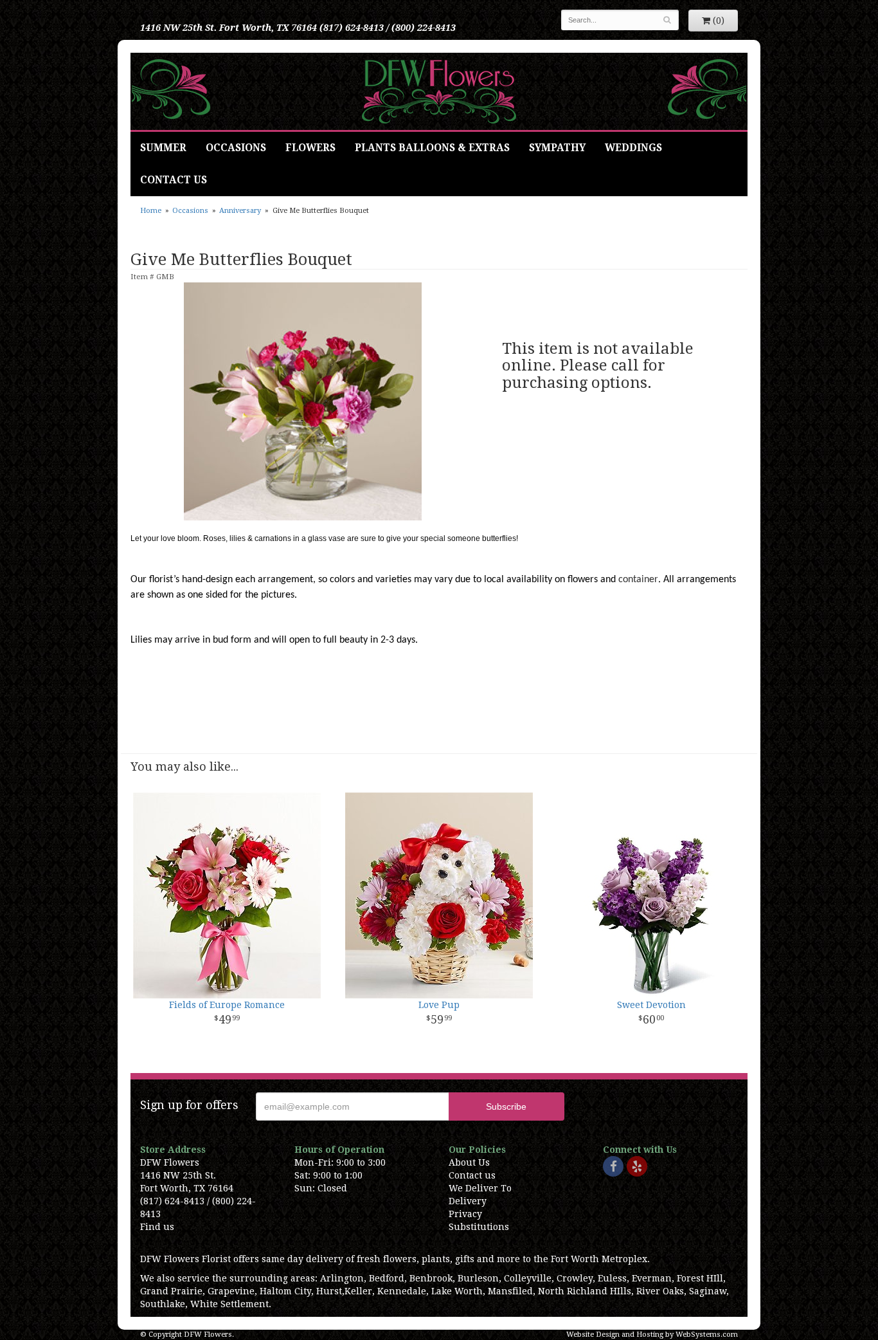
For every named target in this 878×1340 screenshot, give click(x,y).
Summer (163, 148)
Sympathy (557, 148)
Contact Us (173, 180)
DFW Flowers (439, 91)
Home (150, 211)
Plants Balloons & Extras (432, 148)
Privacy (465, 1214)
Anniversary (240, 211)
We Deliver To (480, 1188)
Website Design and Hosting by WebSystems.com (652, 1334)
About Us (469, 1162)
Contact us (472, 1175)
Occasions (236, 148)
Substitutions (479, 1227)
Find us (157, 1227)
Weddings (633, 148)
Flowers (310, 148)
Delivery (468, 1201)
